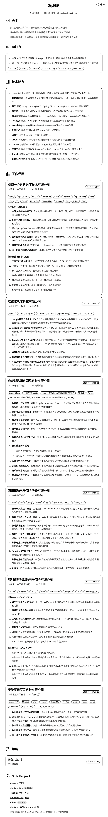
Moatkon (14, 783)
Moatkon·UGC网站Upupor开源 (24, 807)
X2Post (13, 802)
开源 (22, 783)
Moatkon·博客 (16, 792)
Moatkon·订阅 (16, 797)
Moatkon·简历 (16, 788)
